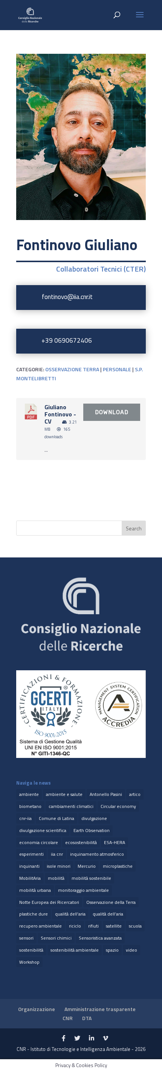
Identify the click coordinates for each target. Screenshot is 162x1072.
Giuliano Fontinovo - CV (60, 414)
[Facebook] (64, 1038)
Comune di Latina (56, 818)
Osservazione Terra (72, 369)
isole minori (58, 866)
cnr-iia (25, 818)
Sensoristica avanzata (100, 937)
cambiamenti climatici (71, 806)
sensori (26, 937)
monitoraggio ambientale (83, 890)
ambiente (29, 794)
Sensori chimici (56, 937)
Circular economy (118, 806)
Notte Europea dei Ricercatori (49, 902)
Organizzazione (36, 1009)
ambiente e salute (64, 794)
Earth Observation (91, 830)
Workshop (29, 962)
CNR (68, 1018)
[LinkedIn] (91, 1038)
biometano (30, 806)
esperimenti (31, 854)
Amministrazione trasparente (100, 1009)
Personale (117, 369)
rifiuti (93, 925)
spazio (112, 950)
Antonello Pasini (106, 794)
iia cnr (57, 854)
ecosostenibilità (81, 842)
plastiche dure (33, 913)
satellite (114, 925)
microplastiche (118, 866)
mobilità (56, 878)
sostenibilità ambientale (74, 950)
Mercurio (87, 866)
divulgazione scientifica (42, 830)
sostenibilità (31, 950)
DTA (87, 1018)
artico (135, 794)
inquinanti (29, 866)
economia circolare (38, 842)
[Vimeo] (105, 1038)
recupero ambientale (40, 925)
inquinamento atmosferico (97, 854)
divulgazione (94, 818)
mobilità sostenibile (91, 878)
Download (111, 412)
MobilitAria (30, 878)
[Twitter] (77, 1038)
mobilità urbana (35, 890)
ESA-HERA (114, 842)
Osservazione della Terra (111, 902)
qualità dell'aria (70, 913)
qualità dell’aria (108, 913)
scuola (135, 925)
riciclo (75, 925)
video (131, 950)
